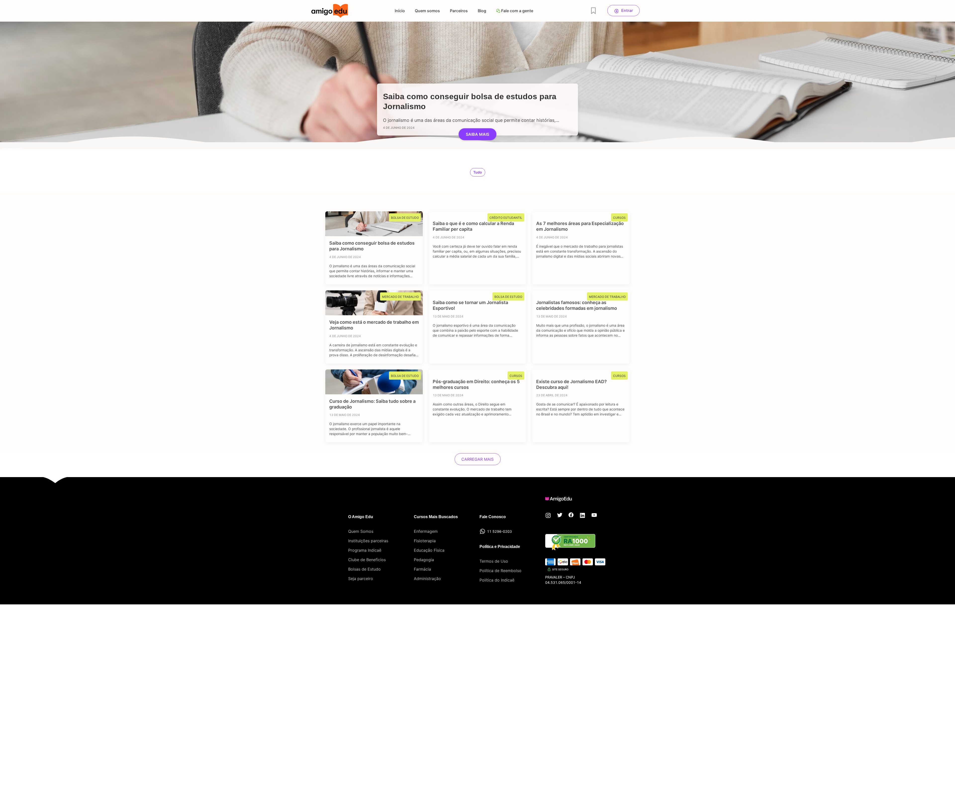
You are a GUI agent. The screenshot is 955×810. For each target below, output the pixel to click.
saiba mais (477, 134)
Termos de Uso (493, 561)
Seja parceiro (360, 578)
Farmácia (422, 569)
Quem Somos (360, 531)
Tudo (477, 172)
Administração (427, 578)
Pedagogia (424, 559)
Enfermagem (426, 531)
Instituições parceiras (368, 540)
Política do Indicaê (496, 580)
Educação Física (429, 550)
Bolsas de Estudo (364, 569)
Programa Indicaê (364, 550)
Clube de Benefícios (367, 559)
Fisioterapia (425, 540)
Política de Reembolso (500, 570)
